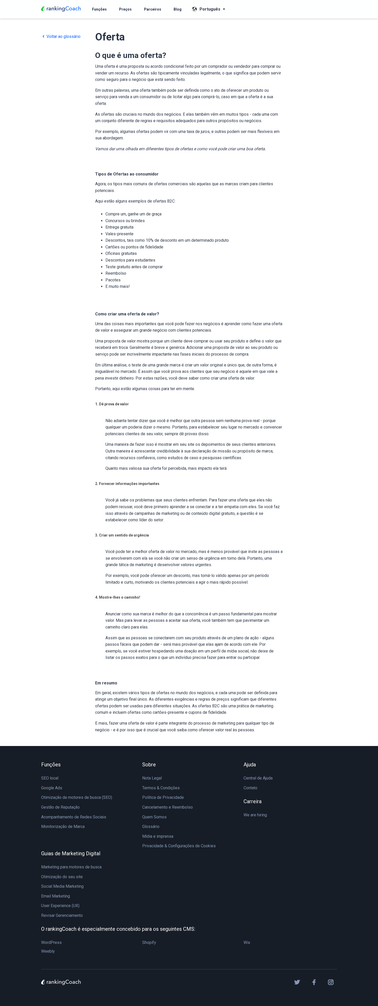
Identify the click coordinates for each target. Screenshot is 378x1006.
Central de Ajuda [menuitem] (258, 778)
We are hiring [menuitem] (255, 814)
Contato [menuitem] (250, 787)
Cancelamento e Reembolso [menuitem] (167, 807)
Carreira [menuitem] (253, 801)
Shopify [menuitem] (149, 942)
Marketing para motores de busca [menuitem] (71, 867)
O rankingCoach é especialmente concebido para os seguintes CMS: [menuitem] (118, 929)
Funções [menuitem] (51, 764)
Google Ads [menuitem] (51, 787)
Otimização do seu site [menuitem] (62, 876)
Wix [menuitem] (247, 942)
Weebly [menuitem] (48, 951)
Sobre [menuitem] (149, 764)
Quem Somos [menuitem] (154, 817)
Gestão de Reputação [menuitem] (60, 807)
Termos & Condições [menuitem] (161, 787)
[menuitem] (99, 9)
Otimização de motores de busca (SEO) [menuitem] (76, 797)
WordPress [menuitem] (51, 942)
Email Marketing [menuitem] (55, 896)
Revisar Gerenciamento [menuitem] (62, 915)
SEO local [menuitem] (49, 778)
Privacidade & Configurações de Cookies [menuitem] (179, 845)
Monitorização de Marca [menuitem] (63, 826)
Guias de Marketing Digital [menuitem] (70, 853)
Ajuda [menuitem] (250, 764)
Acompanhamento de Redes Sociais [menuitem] (73, 817)
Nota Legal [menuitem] (152, 778)
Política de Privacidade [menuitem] (163, 797)
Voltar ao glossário (63, 36)
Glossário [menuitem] (150, 826)
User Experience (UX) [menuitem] (60, 905)
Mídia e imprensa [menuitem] (157, 836)
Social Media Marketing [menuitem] (62, 886)
